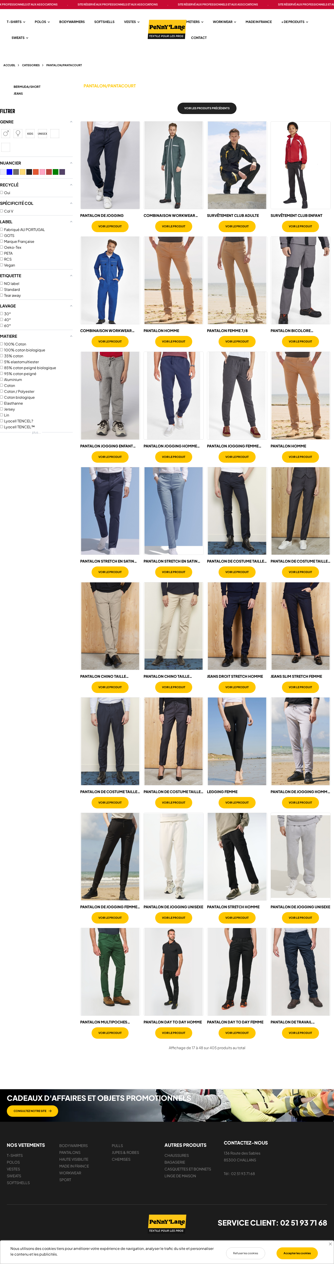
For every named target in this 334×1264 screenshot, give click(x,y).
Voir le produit (110, 226)
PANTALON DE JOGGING (102, 215)
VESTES (13, 1169)
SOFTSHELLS (18, 1182)
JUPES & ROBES (125, 1152)
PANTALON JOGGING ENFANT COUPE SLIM (106, 446)
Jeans (18, 93)
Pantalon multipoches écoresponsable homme (105, 1022)
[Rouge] (49, 172)
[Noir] (29, 172)
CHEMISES (121, 1159)
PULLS (117, 1145)
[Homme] (5, 133)
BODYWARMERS (73, 1145)
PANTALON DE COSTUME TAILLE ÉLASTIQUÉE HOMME (235, 561)
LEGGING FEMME (222, 791)
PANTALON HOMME (161, 330)
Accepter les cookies (297, 1253)
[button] (32, 1111)
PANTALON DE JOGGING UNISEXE (173, 907)
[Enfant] (30, 133)
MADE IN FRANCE (74, 1166)
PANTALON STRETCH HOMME (233, 907)
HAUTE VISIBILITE (73, 1159)
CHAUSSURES (177, 1155)
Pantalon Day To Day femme (235, 1022)
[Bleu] (9, 172)
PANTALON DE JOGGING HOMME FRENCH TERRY (300, 791)
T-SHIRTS (15, 1155)
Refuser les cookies (245, 1253)
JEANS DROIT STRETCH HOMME (235, 676)
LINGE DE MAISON (180, 1175)
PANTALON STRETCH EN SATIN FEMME (170, 561)
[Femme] (18, 133)
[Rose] (42, 172)
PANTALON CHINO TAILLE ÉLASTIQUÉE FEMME (166, 676)
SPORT (65, 1179)
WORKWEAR (70, 1172)
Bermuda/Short (27, 87)
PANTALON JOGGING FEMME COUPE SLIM (233, 446)
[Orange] (36, 172)
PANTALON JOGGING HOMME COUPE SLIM (170, 446)
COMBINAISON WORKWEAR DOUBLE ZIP (169, 215)
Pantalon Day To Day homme (173, 1022)
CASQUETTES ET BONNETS (188, 1169)
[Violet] (62, 172)
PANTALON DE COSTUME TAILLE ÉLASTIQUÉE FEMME (299, 561)
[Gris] (16, 172)
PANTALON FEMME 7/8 (227, 330)
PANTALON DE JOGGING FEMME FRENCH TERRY (108, 907)
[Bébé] (54, 133)
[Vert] (55, 172)
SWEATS (14, 1175)
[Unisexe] (42, 133)
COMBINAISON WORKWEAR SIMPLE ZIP (106, 330)
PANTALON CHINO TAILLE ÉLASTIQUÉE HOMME (103, 676)
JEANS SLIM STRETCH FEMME (296, 676)
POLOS (13, 1162)
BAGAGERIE (175, 1162)
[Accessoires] (5, 147)
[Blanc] (3, 172)
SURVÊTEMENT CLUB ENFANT (296, 215)
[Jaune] (22, 172)
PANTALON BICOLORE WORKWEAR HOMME (291, 330)
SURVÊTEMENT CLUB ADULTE (233, 215)
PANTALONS (69, 1152)
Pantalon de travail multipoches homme (291, 1022)
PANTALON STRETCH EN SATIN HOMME (107, 561)
